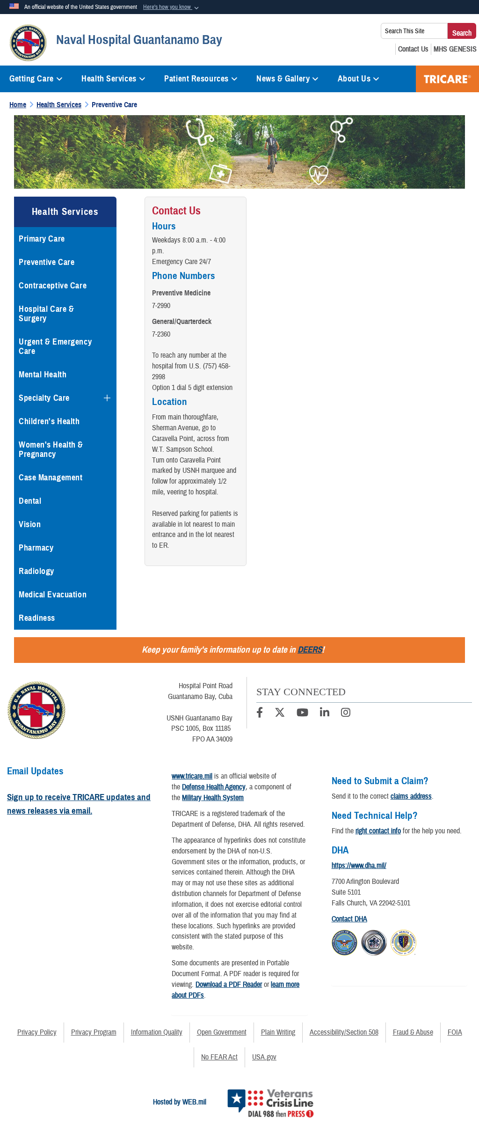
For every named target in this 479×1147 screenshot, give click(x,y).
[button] (172, 7)
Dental (30, 501)
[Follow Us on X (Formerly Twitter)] (280, 714)
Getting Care (31, 79)
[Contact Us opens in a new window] (413, 49)
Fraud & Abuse (413, 1032)
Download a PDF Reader (229, 984)
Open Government (222, 1032)
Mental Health (42, 374)
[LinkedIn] (324, 714)
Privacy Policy (37, 1032)
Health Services (108, 79)
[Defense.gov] (344, 941)
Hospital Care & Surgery (46, 314)
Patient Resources (196, 79)
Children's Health (49, 421)
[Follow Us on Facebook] (259, 714)
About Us (354, 79)
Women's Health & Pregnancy (51, 449)
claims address (411, 796)
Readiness (37, 618)
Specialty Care (44, 398)
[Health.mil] (374, 941)
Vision (30, 524)
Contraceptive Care (53, 285)
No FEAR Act (219, 1057)
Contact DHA (349, 919)
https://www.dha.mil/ (359, 865)
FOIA (455, 1032)
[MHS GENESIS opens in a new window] (455, 49)
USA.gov (264, 1057)
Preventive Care (46, 262)
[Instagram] (345, 714)
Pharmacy (36, 548)
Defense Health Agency (214, 787)
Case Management (50, 477)
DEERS (310, 649)
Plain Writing (278, 1032)
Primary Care (42, 239)
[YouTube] (302, 714)
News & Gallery (283, 79)
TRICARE (447, 79)
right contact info (378, 831)
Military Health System (213, 797)
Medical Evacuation (53, 594)
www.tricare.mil (192, 776)
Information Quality (156, 1032)
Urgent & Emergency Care (55, 346)
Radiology (36, 571)
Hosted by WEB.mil (179, 1102)
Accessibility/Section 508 (344, 1032)
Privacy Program (93, 1032)
